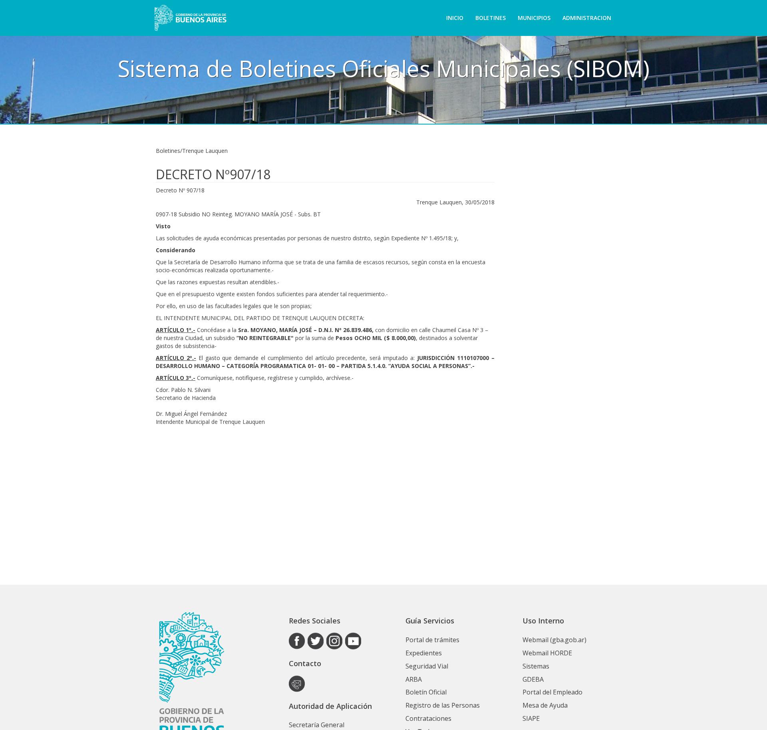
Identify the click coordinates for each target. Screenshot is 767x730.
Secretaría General (316, 724)
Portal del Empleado (552, 692)
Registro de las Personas (442, 705)
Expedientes (423, 653)
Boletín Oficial (426, 692)
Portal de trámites (432, 639)
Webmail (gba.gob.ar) (554, 639)
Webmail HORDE (547, 653)
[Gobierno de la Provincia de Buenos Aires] (190, 18)
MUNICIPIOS (534, 18)
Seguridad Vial (426, 666)
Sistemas (536, 666)
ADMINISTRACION (586, 18)
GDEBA (533, 679)
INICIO (454, 18)
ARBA (413, 679)
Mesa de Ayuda (545, 705)
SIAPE (531, 718)
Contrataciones (428, 718)
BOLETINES (490, 18)
